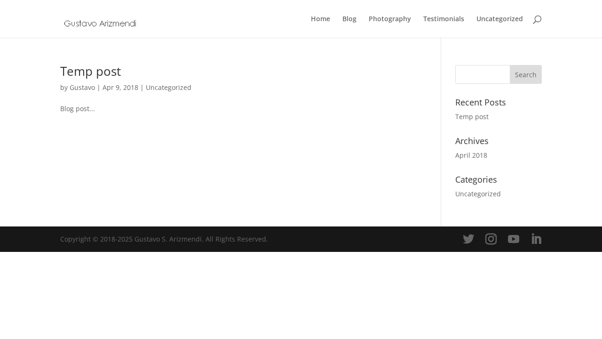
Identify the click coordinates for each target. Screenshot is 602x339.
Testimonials (443, 19)
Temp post (90, 71)
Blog (349, 19)
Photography (390, 19)
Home (320, 19)
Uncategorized (499, 19)
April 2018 (471, 155)
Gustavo (82, 87)
